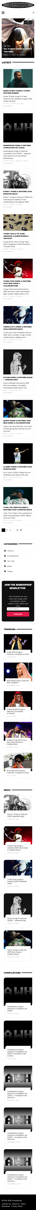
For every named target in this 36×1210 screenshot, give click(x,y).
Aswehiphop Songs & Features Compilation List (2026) (17, 146)
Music (5, 204)
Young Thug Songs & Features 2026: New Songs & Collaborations (17, 283)
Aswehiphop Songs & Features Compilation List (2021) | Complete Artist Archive (17, 1053)
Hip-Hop (7, 43)
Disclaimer (6, 1206)
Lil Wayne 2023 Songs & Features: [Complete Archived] (16, 711)
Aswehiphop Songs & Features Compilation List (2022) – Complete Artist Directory (17, 1178)
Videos (10, 571)
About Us (15, 1204)
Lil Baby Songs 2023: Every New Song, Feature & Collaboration (17, 742)
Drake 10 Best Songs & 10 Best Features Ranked (16, 91)
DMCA (23, 1204)
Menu (17, 12)
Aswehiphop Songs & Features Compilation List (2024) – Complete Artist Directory (17, 1094)
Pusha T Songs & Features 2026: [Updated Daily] (17, 192)
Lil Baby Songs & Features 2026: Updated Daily (17, 468)
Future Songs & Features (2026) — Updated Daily (17, 378)
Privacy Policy (17, 1206)
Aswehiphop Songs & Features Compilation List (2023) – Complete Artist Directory (17, 1136)
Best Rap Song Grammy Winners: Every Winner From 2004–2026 (16, 49)
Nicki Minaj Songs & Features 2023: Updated (18, 682)
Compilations (8, 161)
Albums (5, 249)
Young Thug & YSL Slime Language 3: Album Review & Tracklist (16, 236)
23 (17, 530)
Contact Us (6, 1204)
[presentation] (26, 22)
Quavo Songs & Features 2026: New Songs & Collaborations (17, 421)
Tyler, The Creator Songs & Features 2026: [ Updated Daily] (17, 508)
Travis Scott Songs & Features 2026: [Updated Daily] (17, 328)
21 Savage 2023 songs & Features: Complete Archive (18, 772)
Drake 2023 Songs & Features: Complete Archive (18, 653)
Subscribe (18, 614)
